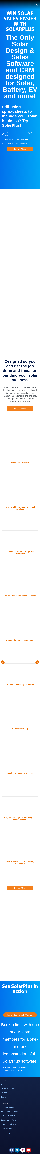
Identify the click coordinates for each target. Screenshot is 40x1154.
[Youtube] (28, 1150)
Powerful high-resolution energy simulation (20, 863)
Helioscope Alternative (9, 1111)
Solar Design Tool (7, 1128)
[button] (32, 4)
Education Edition (8, 1134)
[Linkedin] (17, 1150)
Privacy (4, 1093)
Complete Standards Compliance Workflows (20, 552)
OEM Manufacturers (9, 1088)
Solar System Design (9, 1120)
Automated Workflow (20, 463)
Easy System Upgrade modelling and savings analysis (20, 818)
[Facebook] (11, 1150)
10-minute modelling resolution (20, 685)
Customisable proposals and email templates (20, 508)
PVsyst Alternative (8, 1116)
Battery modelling (20, 729)
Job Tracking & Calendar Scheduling (20, 596)
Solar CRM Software (8, 1124)
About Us (4, 1084)
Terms (3, 1097)
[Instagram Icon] (22, 1150)
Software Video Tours (9, 1107)
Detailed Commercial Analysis (20, 773)
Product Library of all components (20, 640)
